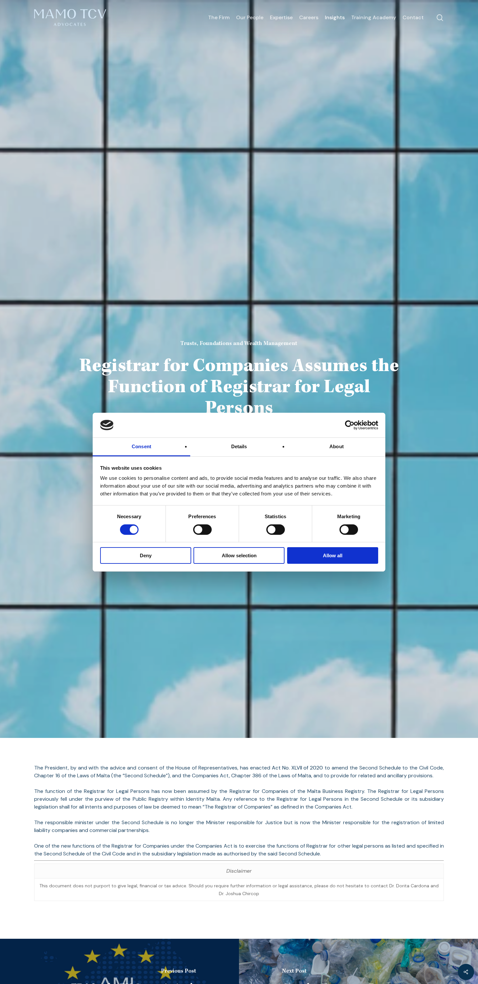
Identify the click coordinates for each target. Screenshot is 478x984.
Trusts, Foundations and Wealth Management (238, 343)
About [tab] (336, 446)
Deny (146, 555)
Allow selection (239, 555)
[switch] (202, 529)
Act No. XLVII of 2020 (297, 767)
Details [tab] (239, 446)
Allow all (332, 555)
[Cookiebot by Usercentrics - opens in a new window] (349, 425)
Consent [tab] (141, 446)
